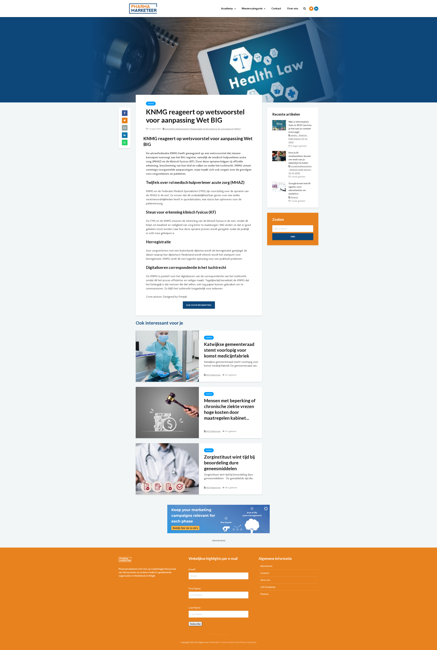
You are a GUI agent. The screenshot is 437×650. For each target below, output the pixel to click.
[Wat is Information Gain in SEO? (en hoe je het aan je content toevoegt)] (279, 124)
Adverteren (266, 566)
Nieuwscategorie (254, 8)
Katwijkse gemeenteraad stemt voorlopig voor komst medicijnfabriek (229, 350)
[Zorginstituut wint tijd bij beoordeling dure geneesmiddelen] (167, 468)
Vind (293, 236)
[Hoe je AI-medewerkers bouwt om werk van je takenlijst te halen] (279, 155)
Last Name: (195, 607)
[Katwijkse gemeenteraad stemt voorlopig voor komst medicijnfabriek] (167, 356)
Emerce (294, 197)
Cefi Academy (268, 587)
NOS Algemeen (213, 375)
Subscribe (195, 624)
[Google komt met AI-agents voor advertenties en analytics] (279, 186)
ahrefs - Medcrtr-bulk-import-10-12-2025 (298, 138)
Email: (192, 569)
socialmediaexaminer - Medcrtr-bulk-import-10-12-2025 (300, 169)
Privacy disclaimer (248, 642)
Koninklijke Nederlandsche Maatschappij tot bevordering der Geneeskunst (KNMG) (203, 129)
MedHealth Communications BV (223, 642)
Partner (264, 594)
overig (151, 103)
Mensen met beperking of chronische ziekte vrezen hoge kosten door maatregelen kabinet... (230, 409)
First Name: (195, 588)
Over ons (292, 8)
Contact (276, 8)
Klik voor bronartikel (199, 305)
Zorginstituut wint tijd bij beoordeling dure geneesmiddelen (229, 462)
